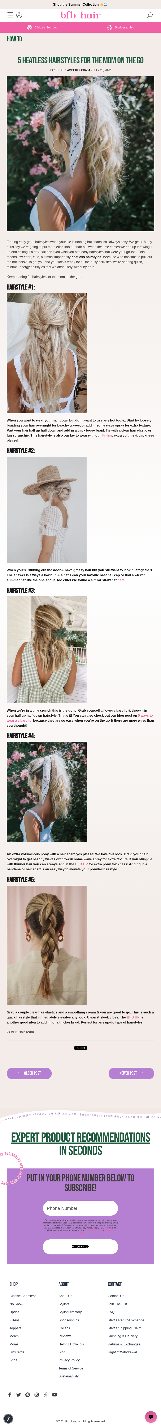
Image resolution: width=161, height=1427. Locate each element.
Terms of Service (93, 1230)
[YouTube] (54, 1395)
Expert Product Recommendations (80, 1138)
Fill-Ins (107, 435)
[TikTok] (45, 1395)
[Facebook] (9, 1395)
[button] (8, 1419)
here (121, 580)
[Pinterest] (27, 1395)
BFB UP (82, 864)
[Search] (149, 15)
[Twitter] (18, 1395)
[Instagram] (36, 1395)
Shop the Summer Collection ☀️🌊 (80, 4)
